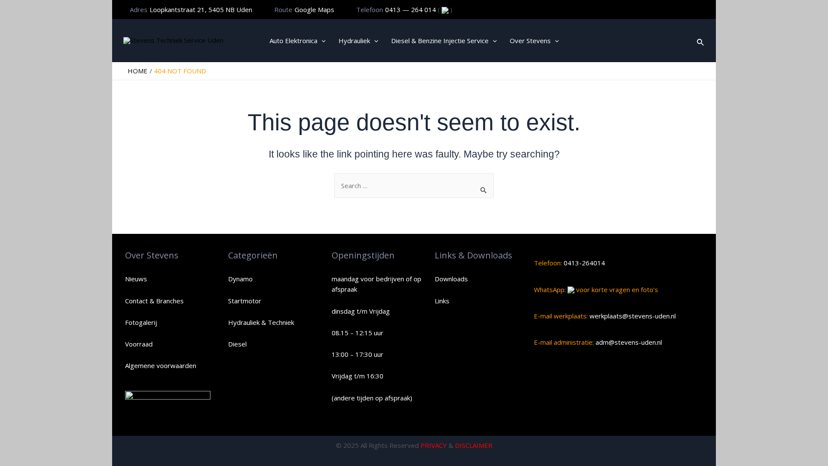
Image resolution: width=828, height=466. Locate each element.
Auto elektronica (293, 40)
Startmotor (244, 300)
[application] (321, 40)
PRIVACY (433, 445)
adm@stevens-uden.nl (628, 342)
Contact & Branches (154, 300)
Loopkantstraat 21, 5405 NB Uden (201, 9)
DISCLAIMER (473, 445)
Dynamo (240, 278)
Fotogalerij (141, 322)
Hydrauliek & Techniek (261, 322)
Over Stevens (530, 40)
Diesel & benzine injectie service (440, 40)
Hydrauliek (354, 40)
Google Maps (314, 9)
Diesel (237, 344)
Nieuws (136, 278)
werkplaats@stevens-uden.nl (632, 316)
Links (442, 300)
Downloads (451, 278)
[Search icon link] (701, 40)
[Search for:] (414, 185)
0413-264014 (583, 262)
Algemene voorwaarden (160, 365)
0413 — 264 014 (411, 9)
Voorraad (139, 344)
